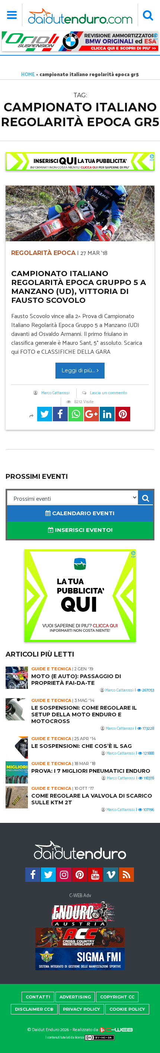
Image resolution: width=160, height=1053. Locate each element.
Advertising (75, 997)
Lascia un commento (108, 393)
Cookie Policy (127, 1009)
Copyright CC (117, 997)
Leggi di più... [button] (79, 370)
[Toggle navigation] (12, 15)
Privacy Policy (81, 1009)
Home (28, 75)
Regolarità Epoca (43, 252)
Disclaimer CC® (34, 1009)
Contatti (38, 997)
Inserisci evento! (83, 529)
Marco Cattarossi (55, 393)
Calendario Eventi (83, 513)
